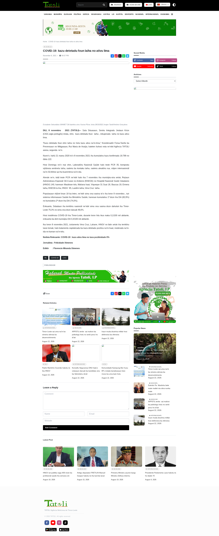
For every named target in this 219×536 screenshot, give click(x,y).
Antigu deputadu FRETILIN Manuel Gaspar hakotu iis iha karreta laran (91, 474)
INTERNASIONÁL (152, 14)
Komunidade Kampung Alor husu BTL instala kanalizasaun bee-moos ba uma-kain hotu (115, 371)
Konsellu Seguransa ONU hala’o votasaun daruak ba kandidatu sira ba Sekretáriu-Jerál (86, 371)
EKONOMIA (165, 14)
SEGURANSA (96, 14)
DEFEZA (86, 14)
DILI (46, 364)
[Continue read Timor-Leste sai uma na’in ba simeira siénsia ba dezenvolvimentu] (56, 316)
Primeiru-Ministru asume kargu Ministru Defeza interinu (123, 474)
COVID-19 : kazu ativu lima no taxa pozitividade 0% (85, 237)
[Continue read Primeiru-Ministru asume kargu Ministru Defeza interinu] (126, 456)
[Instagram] (116, 56)
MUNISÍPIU (58, 14)
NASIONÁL (139, 14)
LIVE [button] (150, 5)
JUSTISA (106, 14)
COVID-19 (48, 46)
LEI (113, 14)
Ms (45, 258)
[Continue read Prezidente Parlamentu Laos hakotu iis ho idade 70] (160, 456)
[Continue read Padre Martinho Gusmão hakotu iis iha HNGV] (56, 353)
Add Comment (51, 428)
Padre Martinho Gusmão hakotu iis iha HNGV (56, 369)
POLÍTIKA (77, 14)
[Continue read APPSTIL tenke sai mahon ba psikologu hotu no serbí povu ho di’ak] (86, 316)
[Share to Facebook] (112, 56)
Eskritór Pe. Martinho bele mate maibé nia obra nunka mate (159, 388)
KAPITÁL (119, 14)
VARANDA (48, 14)
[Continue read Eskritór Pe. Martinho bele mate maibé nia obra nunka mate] (139, 387)
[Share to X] (120, 56)
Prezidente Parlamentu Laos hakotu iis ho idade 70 (160, 474)
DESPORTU (129, 14)
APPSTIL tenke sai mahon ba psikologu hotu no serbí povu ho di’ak (85, 335)
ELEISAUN (68, 14)
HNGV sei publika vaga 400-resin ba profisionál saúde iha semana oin (57, 474)
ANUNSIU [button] (117, 5)
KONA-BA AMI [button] (134, 5)
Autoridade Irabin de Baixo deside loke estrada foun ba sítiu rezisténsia (152, 351)
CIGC (65, 258)
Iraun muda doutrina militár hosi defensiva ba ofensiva (114, 333)
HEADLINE (77, 327)
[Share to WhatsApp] (123, 56)
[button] (51, 5)
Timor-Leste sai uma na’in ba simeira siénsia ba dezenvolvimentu (54, 335)
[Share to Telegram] (127, 56)
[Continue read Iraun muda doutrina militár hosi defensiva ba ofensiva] (116, 316)
